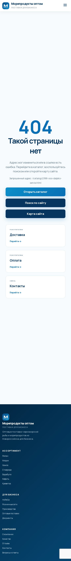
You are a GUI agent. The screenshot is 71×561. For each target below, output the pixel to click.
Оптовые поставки (10, 513)
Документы (7, 518)
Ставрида (7, 469)
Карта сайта (35, 214)
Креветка (6, 483)
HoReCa (6, 499)
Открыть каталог (35, 192)
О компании (7, 534)
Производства (9, 509)
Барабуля (6, 474)
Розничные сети (9, 504)
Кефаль (5, 479)
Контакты (7, 548)
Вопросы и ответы (10, 552)
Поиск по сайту (35, 203)
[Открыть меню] (65, 5)
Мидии (5, 460)
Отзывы (6, 543)
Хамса (5, 465)
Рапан (5, 456)
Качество (6, 539)
